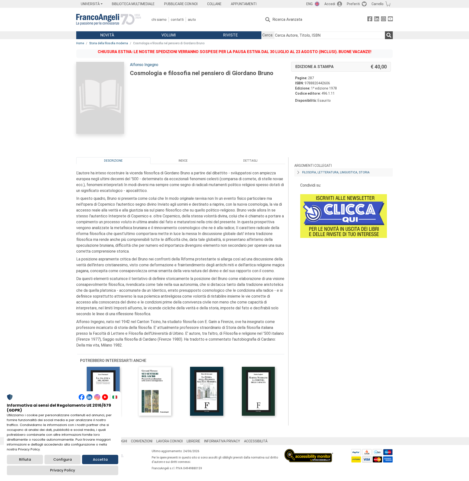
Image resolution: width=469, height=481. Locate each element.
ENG (309, 4)
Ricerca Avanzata (287, 19)
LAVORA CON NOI (169, 441)
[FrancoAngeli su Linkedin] (376, 19)
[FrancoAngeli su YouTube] (390, 19)
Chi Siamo (159, 20)
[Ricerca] (389, 35)
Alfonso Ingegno (144, 64)
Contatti (177, 20)
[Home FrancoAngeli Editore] (108, 19)
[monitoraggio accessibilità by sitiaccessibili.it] (308, 451)
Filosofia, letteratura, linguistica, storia (336, 172)
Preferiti (353, 4)
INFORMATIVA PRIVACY (222, 441)
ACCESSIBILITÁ (255, 441)
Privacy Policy (62, 470)
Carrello (378, 4)
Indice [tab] (183, 160)
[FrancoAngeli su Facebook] (369, 19)
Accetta (100, 459)
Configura (62, 459)
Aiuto (192, 20)
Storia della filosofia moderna (108, 43)
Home (80, 43)
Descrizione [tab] (113, 160)
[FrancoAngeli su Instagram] (383, 19)
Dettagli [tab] (250, 160)
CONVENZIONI (141, 441)
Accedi (329, 4)
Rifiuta (25, 459)
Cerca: (267, 35)
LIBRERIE (193, 441)
